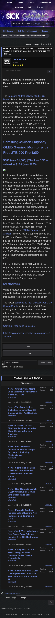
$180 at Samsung (31, 230)
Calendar (19, 7)
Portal (10, 3)
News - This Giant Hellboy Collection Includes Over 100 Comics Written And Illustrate (22, 410)
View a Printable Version (13, 593)
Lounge (45, 31)
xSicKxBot (18, 59)
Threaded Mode (44, 49)
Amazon (7, 233)
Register (48, 23)
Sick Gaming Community (28, 31)
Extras (40, 7)
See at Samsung (11, 284)
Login (37, 23)
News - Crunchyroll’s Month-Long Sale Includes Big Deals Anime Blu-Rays (22, 392)
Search (31, 3)
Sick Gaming (8, 31)
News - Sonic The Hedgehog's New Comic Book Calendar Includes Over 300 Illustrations (23, 534)
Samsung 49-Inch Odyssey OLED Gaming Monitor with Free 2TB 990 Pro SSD (25, 147)
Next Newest (18, 367)
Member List (45, 3)
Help (30, 7)
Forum (20, 3)
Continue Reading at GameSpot (19, 326)
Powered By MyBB (12, 614)
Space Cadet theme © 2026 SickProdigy (35, 614)
